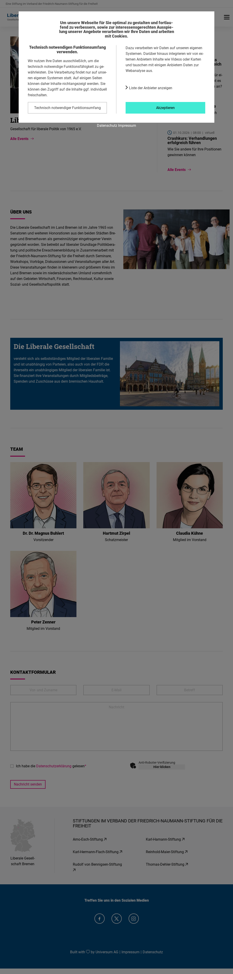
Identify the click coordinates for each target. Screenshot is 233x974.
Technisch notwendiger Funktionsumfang (67, 107)
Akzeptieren (165, 107)
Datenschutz (107, 125)
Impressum (127, 125)
